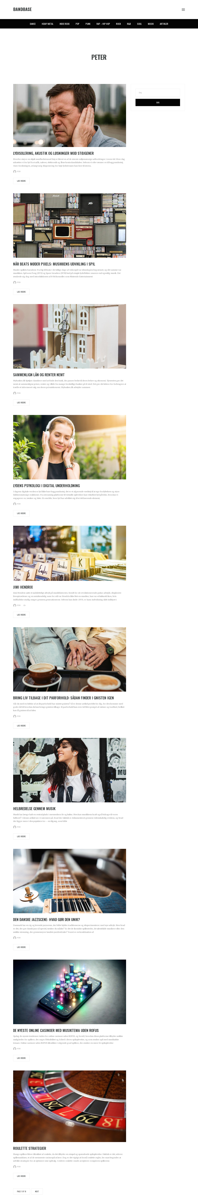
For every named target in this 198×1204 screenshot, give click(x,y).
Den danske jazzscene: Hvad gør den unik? (46, 919)
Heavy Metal (47, 23)
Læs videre (21, 181)
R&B (129, 23)
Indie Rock (64, 23)
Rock (118, 23)
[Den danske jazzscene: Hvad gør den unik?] (69, 880)
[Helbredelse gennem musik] (69, 770)
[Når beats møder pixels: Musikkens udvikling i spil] (69, 225)
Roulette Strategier (29, 1148)
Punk (88, 23)
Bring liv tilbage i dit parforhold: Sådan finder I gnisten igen (63, 697)
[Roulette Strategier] (69, 1106)
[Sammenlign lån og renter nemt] (69, 336)
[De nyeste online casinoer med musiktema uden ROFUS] (69, 991)
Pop (77, 23)
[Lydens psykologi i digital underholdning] (69, 447)
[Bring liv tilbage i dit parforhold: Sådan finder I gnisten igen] (69, 659)
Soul (139, 23)
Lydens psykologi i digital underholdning (46, 485)
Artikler (164, 23)
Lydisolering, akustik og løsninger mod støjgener (53, 153)
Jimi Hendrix (23, 587)
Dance (33, 23)
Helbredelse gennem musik (34, 808)
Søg (157, 102)
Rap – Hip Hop (103, 23)
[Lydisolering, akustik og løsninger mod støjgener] (69, 115)
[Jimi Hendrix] (69, 553)
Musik (151, 23)
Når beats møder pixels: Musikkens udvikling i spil (54, 264)
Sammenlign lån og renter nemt (39, 374)
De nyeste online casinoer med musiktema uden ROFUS (56, 1030)
